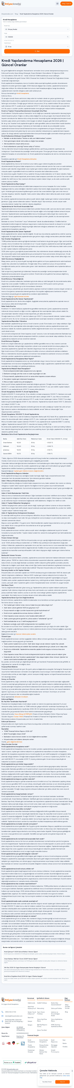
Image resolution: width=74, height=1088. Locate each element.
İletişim (30, 1025)
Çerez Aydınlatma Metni (56, 1020)
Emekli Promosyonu (55, 1051)
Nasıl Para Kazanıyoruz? (32, 1007)
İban (64, 1040)
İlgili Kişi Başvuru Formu (42, 1025)
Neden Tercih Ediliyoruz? (32, 1013)
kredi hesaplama (23, 93)
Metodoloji (40, 1008)
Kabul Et (62, 1082)
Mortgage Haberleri (54, 1046)
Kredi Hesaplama (31, 1041)
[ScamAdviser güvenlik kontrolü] (13, 1043)
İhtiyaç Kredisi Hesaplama (44, 1046)
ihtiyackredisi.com (7, 14)
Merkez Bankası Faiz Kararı (43, 1052)
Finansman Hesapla (31, 1051)
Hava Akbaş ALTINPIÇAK (23, 714)
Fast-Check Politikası (41, 1013)
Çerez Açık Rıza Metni (42, 1020)
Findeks (65, 1047)
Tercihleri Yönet (47, 1082)
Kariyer (30, 1021)
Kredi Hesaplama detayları (27, 159)
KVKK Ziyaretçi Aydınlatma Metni (56, 1025)
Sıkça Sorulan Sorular (67, 1006)
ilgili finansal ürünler (21, 296)
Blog (16, 14)
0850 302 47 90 (10, 1012)
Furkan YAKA (18, 717)
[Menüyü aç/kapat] (57, 3)
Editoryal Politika (56, 1008)
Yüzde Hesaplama (31, 1046)
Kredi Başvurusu (54, 1041)
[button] (66, 4)
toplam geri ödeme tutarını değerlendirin (29, 471)
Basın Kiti (30, 1017)
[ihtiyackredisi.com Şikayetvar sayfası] (31, 1063)
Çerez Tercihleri (42, 1030)
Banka (64, 1043)
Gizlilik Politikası (42, 1003)
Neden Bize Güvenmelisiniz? (56, 1004)
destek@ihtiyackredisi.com (13, 1016)
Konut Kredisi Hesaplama (44, 1041)
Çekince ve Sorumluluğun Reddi (55, 1013)
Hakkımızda (31, 1003)
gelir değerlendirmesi (14, 742)
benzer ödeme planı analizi (26, 634)
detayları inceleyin (21, 697)
